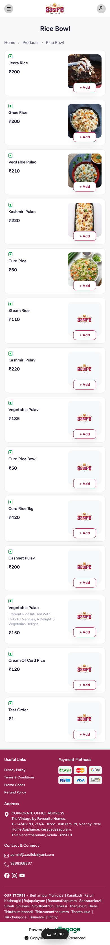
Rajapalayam (34, 901)
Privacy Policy (14, 770)
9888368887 (21, 863)
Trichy (53, 917)
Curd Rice (17, 260)
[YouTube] (22, 876)
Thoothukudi (81, 912)
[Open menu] (8, 8)
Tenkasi (61, 906)
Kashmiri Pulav (22, 360)
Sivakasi (23, 906)
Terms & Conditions (19, 777)
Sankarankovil (90, 901)
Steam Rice (19, 310)
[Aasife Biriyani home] (55, 8)
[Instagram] (14, 876)
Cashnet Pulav (21, 558)
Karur (88, 895)
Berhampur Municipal (47, 895)
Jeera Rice (18, 62)
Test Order (18, 709)
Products (31, 42)
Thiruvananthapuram (52, 912)
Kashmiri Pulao (22, 211)
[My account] (101, 8)
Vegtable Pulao (22, 162)
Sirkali (9, 906)
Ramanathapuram (62, 901)
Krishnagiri (12, 901)
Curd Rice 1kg (21, 508)
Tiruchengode (15, 917)
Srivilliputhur (42, 906)
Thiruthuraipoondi (18, 912)
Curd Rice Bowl (22, 458)
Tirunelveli (37, 917)
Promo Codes (14, 785)
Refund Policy (15, 792)
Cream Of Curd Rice (26, 660)
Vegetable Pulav (23, 409)
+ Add (85, 87)
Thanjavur (77, 906)
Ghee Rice (17, 112)
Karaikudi (74, 895)
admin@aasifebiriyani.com (32, 854)
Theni (92, 906)
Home (9, 42)
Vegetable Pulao (23, 607)
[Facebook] (6, 876)
